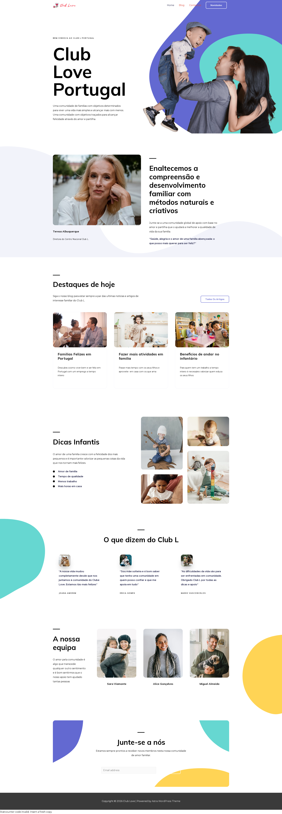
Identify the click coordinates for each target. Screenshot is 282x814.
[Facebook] (109, 692)
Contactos (195, 5)
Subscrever (169, 770)
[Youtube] (124, 692)
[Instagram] (119, 692)
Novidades (216, 5)
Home (170, 5)
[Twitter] (114, 692)
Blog (181, 5)
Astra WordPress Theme (166, 801)
